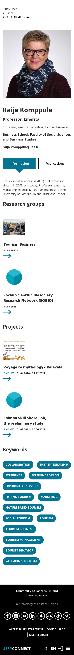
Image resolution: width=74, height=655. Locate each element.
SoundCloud (49, 617)
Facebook (7, 617)
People (10, 13)
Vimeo (66, 617)
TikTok (58, 617)
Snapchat (41, 617)
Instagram (16, 617)
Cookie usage (56, 629)
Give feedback (38, 635)
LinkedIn (32, 617)
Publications (54, 163)
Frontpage (11, 9)
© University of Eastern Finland (37, 597)
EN (53, 648)
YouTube (24, 617)
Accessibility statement (26, 629)
